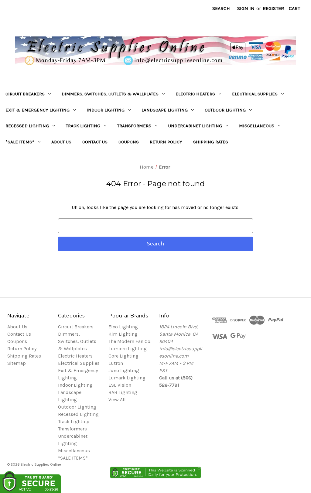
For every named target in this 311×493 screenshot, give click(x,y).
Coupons (128, 142)
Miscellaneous (256, 125)
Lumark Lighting (126, 378)
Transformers (134, 125)
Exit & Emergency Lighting (37, 110)
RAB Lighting (122, 392)
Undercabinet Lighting (195, 125)
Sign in (246, 8)
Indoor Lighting (106, 110)
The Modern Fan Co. (129, 341)
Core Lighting (123, 356)
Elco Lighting (123, 327)
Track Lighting (83, 125)
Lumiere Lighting (127, 348)
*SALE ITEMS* (19, 142)
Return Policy (166, 142)
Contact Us (95, 142)
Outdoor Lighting (225, 110)
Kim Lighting (123, 334)
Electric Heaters (195, 94)
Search (221, 8)
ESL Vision (119, 385)
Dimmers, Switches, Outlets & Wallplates (110, 94)
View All (117, 399)
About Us (61, 142)
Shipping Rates (210, 142)
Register (273, 8)
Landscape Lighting (165, 110)
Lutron (115, 363)
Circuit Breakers (25, 94)
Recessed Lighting (27, 125)
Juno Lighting (123, 370)
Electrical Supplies (255, 94)
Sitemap (16, 363)
